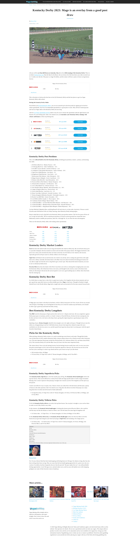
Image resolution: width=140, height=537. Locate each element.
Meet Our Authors (78, 512)
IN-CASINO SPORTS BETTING (89, 1)
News (34, 4)
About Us (75, 519)
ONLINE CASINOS (110, 1)
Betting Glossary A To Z (79, 508)
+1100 (67, 239)
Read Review (47, 121)
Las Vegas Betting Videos (80, 510)
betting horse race (39, 75)
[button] (59, 88)
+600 (43, 233)
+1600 (55, 241)
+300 (43, 231)
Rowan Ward (33, 21)
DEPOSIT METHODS (77, 1)
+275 (55, 231)
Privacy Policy (77, 515)
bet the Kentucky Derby (44, 105)
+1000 (43, 237)
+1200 (55, 235)
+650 (55, 233)
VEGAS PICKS (101, 1)
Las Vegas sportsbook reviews (42, 112)
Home (30, 4)
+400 (68, 231)
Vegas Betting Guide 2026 (80, 506)
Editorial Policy (77, 514)
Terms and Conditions (79, 517)
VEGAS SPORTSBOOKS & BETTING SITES (52, 1)
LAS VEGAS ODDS (67, 1)
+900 (43, 235)
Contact (75, 521)
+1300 (67, 237)
